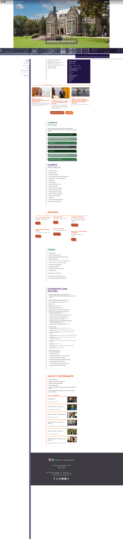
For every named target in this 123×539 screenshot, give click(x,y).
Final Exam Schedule (53, 186)
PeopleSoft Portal (72, 76)
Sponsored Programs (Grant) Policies (58, 365)
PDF (64, 260)
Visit (105, 1)
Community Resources (53, 174)
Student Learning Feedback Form (56, 199)
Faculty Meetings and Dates (55, 184)
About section (71, 129)
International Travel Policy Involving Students (60, 355)
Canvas (70, 66)
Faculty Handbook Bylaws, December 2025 (58, 294)
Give (114, 1)
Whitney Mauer (53, 335)
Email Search (51, 180)
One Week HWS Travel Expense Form (57, 276)
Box (69, 64)
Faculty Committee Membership (56, 383)
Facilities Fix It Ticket (73, 69)
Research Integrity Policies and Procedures (58, 309)
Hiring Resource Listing (55, 313)
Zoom (70, 81)
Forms (27, 68)
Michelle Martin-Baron (54, 332)
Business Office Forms (53, 258)
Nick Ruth (52, 343)
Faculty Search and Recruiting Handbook (58, 311)
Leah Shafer (52, 345)
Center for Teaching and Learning (59, 138)
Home (27, 60)
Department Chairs (53, 379)
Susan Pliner (52, 337)
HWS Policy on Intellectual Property (57, 357)
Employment (66, 475)
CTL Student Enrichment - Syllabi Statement (58, 176)
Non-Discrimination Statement (53, 472)
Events (79, 65)
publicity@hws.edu (52, 67)
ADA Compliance (56, 473)
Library (70, 74)
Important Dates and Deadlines (55, 193)
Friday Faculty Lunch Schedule (55, 187)
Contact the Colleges (68, 473)
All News (69, 112)
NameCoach (51, 197)
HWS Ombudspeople (53, 385)
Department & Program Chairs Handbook (58, 300)
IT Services (71, 72)
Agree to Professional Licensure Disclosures (59, 363)
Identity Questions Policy (54, 305)
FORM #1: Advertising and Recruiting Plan (59, 314)
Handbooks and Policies (24, 70)
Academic (75, 65)
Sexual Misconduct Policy (55, 351)
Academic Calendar (53, 170)
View (55, 222)
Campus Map (66, 472)
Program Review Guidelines (55, 307)
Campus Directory (53, 172)
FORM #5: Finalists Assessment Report (58, 323)
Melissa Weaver (53, 347)
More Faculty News (57, 112)
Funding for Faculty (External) (55, 191)
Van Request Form (53, 270)
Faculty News (26, 62)
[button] (117, 1)
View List (56, 234)
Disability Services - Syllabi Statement (57, 178)
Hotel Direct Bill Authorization (55, 264)
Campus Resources (25, 65)
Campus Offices (25, 63)
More (37, 223)
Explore (74, 225)
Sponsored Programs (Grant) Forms (56, 268)
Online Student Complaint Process (57, 361)
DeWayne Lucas (53, 330)
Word (67, 260)
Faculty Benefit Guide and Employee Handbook (60, 359)
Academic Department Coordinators (57, 381)
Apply (110, 1)
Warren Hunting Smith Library (57, 155)
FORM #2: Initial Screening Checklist (58, 316)
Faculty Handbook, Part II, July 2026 (56, 302)
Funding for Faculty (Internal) (55, 189)
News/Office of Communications (58, 147)
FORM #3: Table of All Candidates (57, 318)
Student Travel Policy (54, 353)
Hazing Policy (52, 303)
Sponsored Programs (55, 159)
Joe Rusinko (52, 340)
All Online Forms (52, 253)
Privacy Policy (57, 475)
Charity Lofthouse (53, 328)
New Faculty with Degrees (54, 195)
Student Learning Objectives (55, 201)
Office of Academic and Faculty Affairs (60, 134)
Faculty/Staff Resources (73, 70)
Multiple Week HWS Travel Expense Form (58, 278)
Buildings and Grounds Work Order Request (58, 256)
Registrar (51, 151)
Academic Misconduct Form (55, 254)
